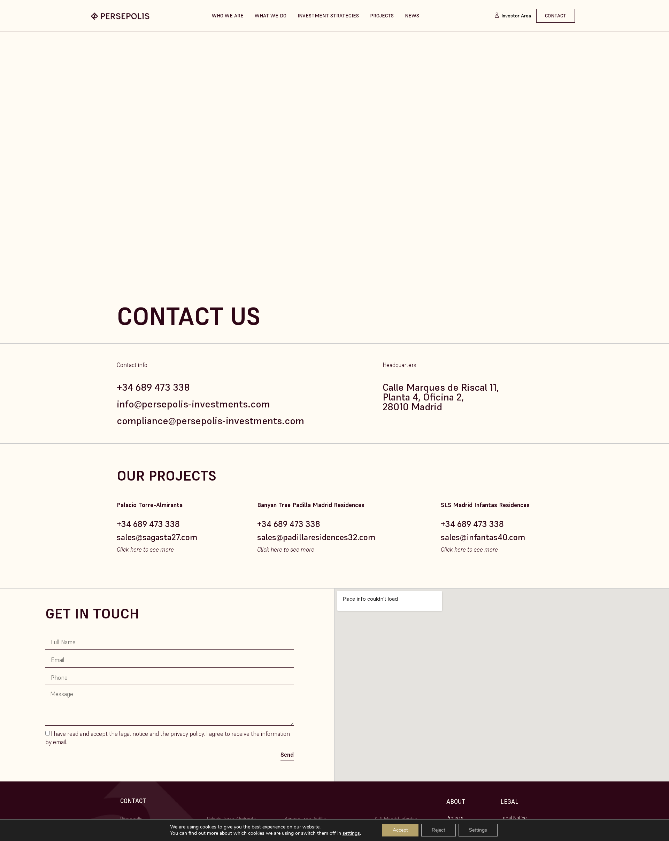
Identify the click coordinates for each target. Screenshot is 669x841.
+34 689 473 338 (153, 387)
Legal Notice (513, 818)
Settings (478, 830)
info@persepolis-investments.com (193, 404)
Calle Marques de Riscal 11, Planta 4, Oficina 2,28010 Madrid (441, 397)
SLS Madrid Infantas (396, 819)
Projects (454, 818)
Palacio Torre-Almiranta (232, 819)
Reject (438, 830)
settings (351, 833)
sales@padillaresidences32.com (316, 537)
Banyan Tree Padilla (305, 819)
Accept (400, 830)
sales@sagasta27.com (157, 537)
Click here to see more (145, 549)
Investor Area (516, 16)
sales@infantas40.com (483, 537)
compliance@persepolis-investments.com (210, 421)
